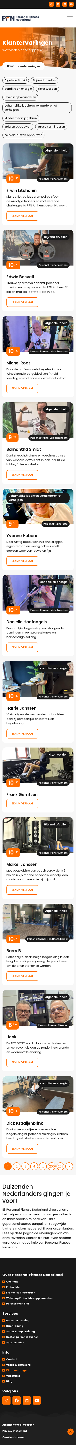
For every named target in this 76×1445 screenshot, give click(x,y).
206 (52, 1166)
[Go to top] (70, 1432)
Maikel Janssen (38, 858)
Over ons (12, 1281)
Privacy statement (14, 1431)
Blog (9, 1381)
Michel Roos (38, 356)
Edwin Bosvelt (38, 270)
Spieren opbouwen (17, 127)
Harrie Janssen (38, 701)
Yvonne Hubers (38, 529)
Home (10, 66)
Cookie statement (14, 1437)
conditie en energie (18, 89)
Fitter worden (47, 89)
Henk (38, 1030)
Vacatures (13, 1375)
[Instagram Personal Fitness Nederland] (51, 4)
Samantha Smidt (38, 443)
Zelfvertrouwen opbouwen (23, 135)
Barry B (38, 944)
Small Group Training (20, 1331)
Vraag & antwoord (18, 1364)
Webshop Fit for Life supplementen (29, 1298)
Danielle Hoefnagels (38, 615)
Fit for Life (12, 1287)
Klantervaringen (17, 1370)
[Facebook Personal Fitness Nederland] (58, 4)
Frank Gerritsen (38, 780)
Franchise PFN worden (20, 1292)
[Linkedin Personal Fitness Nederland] (64, 4)
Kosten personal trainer (22, 1337)
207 (61, 1166)
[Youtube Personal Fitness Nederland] (71, 4)
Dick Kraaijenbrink (38, 1116)
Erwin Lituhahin (38, 184)
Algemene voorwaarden (18, 1424)
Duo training (14, 1326)
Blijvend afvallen (44, 80)
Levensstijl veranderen (20, 97)
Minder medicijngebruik (20, 118)
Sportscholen (15, 1342)
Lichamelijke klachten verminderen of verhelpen (30, 108)
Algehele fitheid (15, 80)
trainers (8, 1228)
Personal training (17, 1320)
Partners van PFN (17, 1303)
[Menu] (70, 18)
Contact (11, 1359)
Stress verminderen (51, 127)
